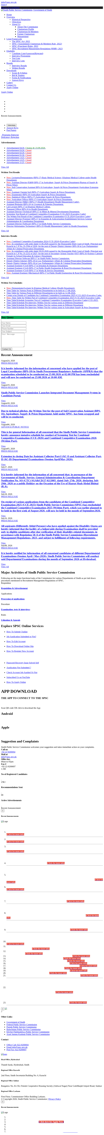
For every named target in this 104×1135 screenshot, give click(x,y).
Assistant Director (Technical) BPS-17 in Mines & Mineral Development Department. (43, 211)
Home (9, 14)
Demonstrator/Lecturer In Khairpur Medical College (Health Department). (40, 288)
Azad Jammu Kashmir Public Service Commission (28, 1034)
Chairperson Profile (25, 29)
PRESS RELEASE (9, 363)
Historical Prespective (21, 19)
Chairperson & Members (27, 31)
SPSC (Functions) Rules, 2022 (25, 46)
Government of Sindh (15, 1022)
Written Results (18, 68)
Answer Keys (18, 80)
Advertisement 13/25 (18, 157)
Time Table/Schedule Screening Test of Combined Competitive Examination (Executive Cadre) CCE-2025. (52, 300)
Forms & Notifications (21, 78)
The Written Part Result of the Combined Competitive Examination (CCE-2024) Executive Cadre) (48, 216)
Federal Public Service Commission (21, 1024)
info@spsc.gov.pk (9, 2)
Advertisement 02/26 (18, 153)
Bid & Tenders (18, 75)
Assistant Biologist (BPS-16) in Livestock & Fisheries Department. (35, 204)
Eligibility (10, 51)
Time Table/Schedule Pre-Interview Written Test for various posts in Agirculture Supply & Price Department (52, 307)
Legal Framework (14, 39)
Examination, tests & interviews (15, 609)
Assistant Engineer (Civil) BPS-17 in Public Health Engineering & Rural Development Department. (49, 268)
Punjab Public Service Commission (21, 1027)
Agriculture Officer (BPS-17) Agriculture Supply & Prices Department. (39, 199)
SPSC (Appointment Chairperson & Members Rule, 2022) (37, 44)
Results (9, 63)
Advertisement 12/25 (18, 160)
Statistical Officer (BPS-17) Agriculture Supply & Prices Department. (38, 197)
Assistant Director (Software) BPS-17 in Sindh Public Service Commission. (38, 224)
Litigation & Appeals (10, 620)
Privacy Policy (54, 1099)
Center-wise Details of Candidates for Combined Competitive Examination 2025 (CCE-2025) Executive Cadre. (54, 295)
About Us (16, 24)
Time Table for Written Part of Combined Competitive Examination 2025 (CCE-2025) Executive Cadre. (53, 298)
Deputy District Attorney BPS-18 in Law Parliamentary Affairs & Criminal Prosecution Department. (49, 261)
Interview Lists (18, 61)
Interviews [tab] (12, 125)
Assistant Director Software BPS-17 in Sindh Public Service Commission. (38, 258)
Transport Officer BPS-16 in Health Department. (27, 209)
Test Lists (16, 58)
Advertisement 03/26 (18, 150)
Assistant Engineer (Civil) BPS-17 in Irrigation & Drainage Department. (37, 266)
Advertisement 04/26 (26, 148)
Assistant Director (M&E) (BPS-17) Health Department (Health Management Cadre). (42, 202)
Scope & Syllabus (19, 73)
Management (22, 36)
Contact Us (11, 85)
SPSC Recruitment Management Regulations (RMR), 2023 (37, 48)
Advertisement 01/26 (18, 155)
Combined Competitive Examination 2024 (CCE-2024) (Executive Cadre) (40, 241)
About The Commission (27, 27)
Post (16, 1050)
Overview (10, 17)
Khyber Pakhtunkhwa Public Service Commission (27, 1032)
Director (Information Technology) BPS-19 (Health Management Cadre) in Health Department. (47, 226)
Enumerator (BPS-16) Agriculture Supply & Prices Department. (36, 194)
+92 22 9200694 (8, 752)
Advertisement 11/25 (18, 162)
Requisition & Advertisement (14, 588)
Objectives (16, 22)
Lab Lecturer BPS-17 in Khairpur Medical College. (28, 207)
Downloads (11, 70)
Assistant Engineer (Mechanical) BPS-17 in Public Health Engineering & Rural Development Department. (54, 273)
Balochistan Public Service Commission (23, 1029)
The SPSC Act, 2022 (21, 41)
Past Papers (11, 130)
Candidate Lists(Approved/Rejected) (27, 53)
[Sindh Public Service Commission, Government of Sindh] (26, 10)
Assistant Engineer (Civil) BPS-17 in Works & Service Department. (35, 270)
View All (5, 167)
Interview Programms (21, 56)
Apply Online (12, 87)
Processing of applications (13, 599)
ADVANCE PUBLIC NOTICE (15, 427)
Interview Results (19, 65)
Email (16, 1047)
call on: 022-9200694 (10, 7)
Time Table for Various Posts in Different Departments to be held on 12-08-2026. (41, 293)
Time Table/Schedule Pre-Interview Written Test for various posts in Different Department (44, 303)
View (3, 382)
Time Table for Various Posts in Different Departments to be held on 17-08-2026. (41, 290)
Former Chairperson (26, 34)
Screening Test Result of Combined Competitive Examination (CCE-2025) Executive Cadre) (46, 214)
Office (17, 1045)
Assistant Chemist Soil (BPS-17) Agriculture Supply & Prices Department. (40, 192)
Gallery (9, 82)
